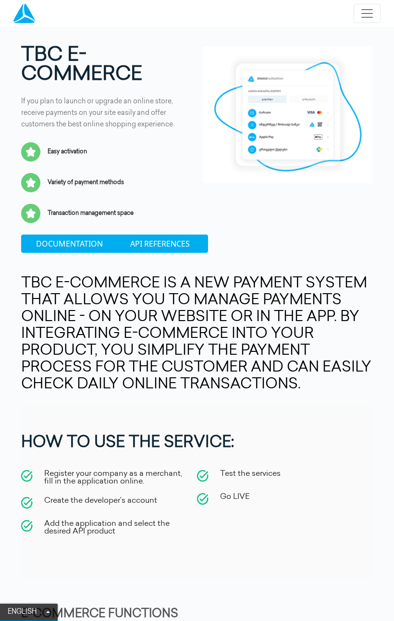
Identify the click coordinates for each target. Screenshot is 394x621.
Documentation (69, 243)
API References (160, 243)
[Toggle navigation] (367, 13)
